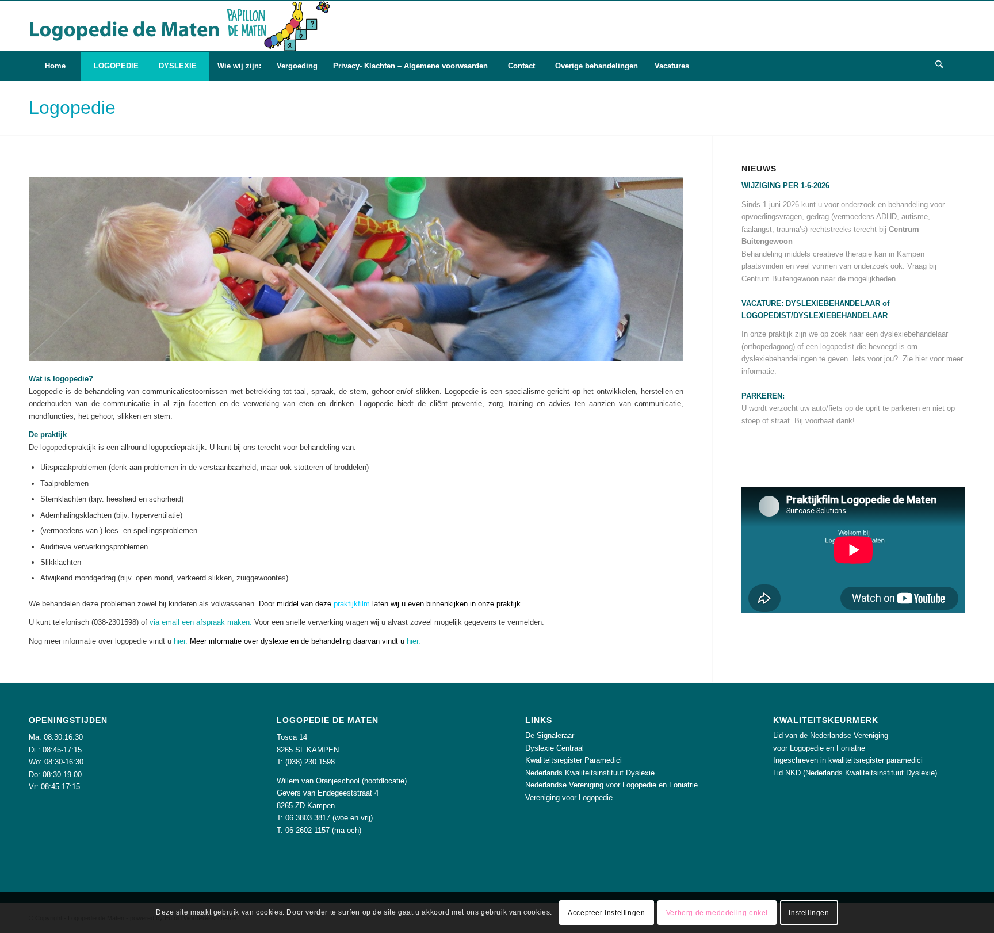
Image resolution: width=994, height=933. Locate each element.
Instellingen (809, 913)
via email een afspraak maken (200, 622)
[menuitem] (55, 66)
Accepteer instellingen (606, 913)
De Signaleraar (549, 735)
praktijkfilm (352, 603)
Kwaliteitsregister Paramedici (573, 760)
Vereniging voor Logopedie (569, 797)
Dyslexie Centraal (554, 748)
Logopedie (72, 107)
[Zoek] (939, 66)
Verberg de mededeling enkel (717, 913)
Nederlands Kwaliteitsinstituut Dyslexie (590, 772)
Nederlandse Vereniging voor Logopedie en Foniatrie (611, 785)
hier (179, 641)
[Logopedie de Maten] (179, 26)
